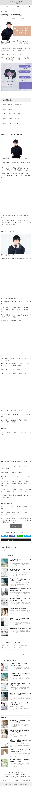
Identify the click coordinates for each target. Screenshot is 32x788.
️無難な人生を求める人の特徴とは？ (12, 109)
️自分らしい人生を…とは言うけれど (12, 104)
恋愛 (7, 6)
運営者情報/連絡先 (27, 780)
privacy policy (18, 780)
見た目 (12, 6)
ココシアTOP (4, 780)
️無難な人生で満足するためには (11, 118)
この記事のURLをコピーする (16, 540)
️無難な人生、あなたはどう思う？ (12, 123)
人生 (4, 550)
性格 (18, 6)
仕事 (29, 6)
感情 (24, 6)
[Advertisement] (16, 196)
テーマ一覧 (11, 780)
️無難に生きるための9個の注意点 (11, 114)
